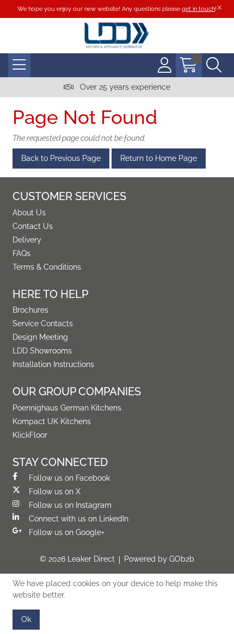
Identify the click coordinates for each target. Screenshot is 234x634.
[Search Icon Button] (214, 65)
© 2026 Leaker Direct (77, 559)
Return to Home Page (158, 158)
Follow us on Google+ (66, 532)
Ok (26, 619)
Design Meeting (40, 337)
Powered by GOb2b (159, 559)
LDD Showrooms (42, 350)
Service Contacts (43, 323)
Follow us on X (55, 491)
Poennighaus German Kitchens (67, 407)
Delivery (27, 239)
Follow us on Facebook (69, 478)
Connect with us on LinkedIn (78, 518)
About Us (29, 212)
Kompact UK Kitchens (52, 421)
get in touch (198, 9)
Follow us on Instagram (70, 505)
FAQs (21, 253)
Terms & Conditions (47, 267)
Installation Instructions (53, 364)
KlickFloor (30, 435)
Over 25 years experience (124, 87)
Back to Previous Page (61, 158)
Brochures (30, 310)
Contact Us (33, 226)
